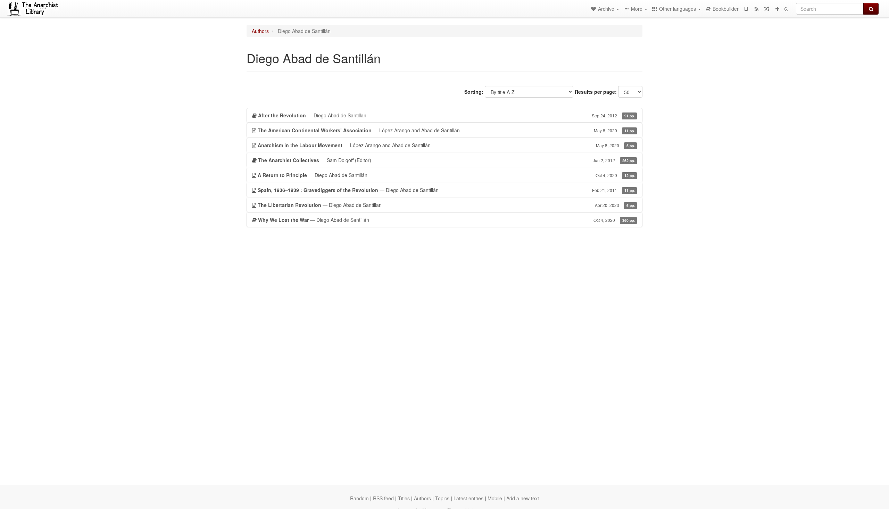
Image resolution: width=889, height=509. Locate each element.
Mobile (495, 498)
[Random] (767, 8)
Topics (442, 498)
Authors (260, 30)
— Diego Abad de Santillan (446, 115)
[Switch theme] (786, 8)
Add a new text (522, 498)
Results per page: (596, 91)
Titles (404, 498)
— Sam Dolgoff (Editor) (446, 160)
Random (359, 498)
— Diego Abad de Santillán (446, 175)
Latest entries (468, 498)
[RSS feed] (756, 8)
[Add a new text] (777, 8)
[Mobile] (746, 8)
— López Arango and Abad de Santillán (446, 130)
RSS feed (383, 498)
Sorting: (473, 91)
